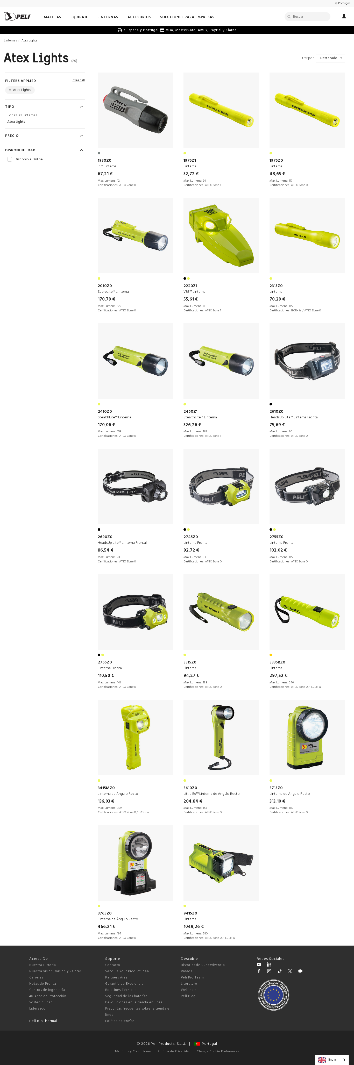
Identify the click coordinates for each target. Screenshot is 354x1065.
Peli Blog (188, 996)
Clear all (79, 80)
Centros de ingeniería (47, 990)
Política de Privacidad (174, 1051)
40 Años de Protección (47, 996)
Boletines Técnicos (120, 990)
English (333, 1059)
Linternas (10, 40)
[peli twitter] (290, 972)
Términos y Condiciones (133, 1051)
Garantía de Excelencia (124, 984)
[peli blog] (300, 972)
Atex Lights (16, 122)
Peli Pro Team (192, 977)
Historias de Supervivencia (203, 965)
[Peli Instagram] (269, 972)
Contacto (112, 965)
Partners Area (116, 977)
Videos (186, 971)
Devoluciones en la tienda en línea (134, 1002)
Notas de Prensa (42, 984)
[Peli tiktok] (280, 972)
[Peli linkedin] (269, 965)
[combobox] (332, 1060)
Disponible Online (29, 159)
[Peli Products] (259, 972)
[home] (17, 16)
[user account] (344, 17)
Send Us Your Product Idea (127, 971)
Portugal (208, 1044)
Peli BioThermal (43, 1021)
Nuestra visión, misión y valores (55, 971)
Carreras (36, 977)
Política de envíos (119, 1021)
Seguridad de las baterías (126, 996)
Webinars (188, 990)
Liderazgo (37, 1008)
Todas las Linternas (22, 115)
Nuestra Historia (42, 965)
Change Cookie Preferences (218, 1051)
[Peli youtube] (259, 965)
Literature (189, 984)
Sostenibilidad (41, 1002)
